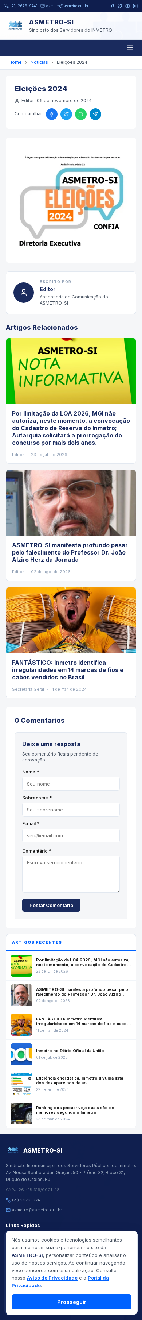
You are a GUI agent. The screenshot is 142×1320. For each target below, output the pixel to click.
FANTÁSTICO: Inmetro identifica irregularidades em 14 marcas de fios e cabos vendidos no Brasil (67, 670)
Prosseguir (71, 1302)
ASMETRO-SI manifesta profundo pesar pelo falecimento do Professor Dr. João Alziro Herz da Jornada (70, 552)
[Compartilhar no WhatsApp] (81, 114)
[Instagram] (135, 6)
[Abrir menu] (130, 48)
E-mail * (30, 823)
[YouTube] (127, 6)
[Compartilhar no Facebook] (52, 114)
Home (15, 62)
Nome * (30, 772)
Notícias (39, 62)
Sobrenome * (37, 797)
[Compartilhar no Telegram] (95, 114)
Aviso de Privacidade (52, 1278)
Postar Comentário (51, 905)
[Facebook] (112, 6)
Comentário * (36, 851)
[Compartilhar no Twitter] (66, 114)
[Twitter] (120, 6)
